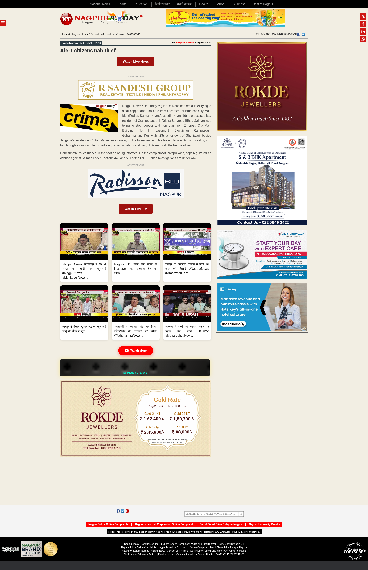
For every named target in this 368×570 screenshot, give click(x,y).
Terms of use (186, 551)
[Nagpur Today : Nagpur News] (102, 19)
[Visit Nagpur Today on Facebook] (298, 34)
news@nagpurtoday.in (182, 554)
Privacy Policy (202, 551)
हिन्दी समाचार (162, 4)
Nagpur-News (158, 551)
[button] (84, 252)
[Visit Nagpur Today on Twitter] (303, 34)
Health (203, 4)
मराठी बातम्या (184, 4)
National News (100, 4)
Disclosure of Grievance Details (140, 554)
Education (141, 4)
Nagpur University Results (264, 524)
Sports (121, 4)
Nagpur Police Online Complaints (108, 524)
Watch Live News (136, 61)
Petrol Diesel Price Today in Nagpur (221, 524)
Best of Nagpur (263, 4)
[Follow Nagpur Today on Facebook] (118, 511)
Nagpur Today (185, 42)
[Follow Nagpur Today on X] (122, 511)
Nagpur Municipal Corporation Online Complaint (164, 524)
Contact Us (172, 551)
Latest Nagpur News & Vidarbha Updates (88, 34)
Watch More (138, 350)
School (220, 4)
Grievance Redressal (235, 551)
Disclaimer (217, 551)
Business (239, 4)
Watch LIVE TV (136, 209)
